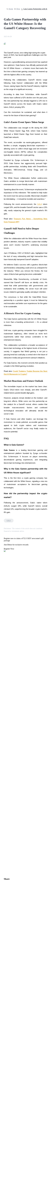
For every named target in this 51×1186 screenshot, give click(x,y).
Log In (3, 691)
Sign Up (8, 691)
